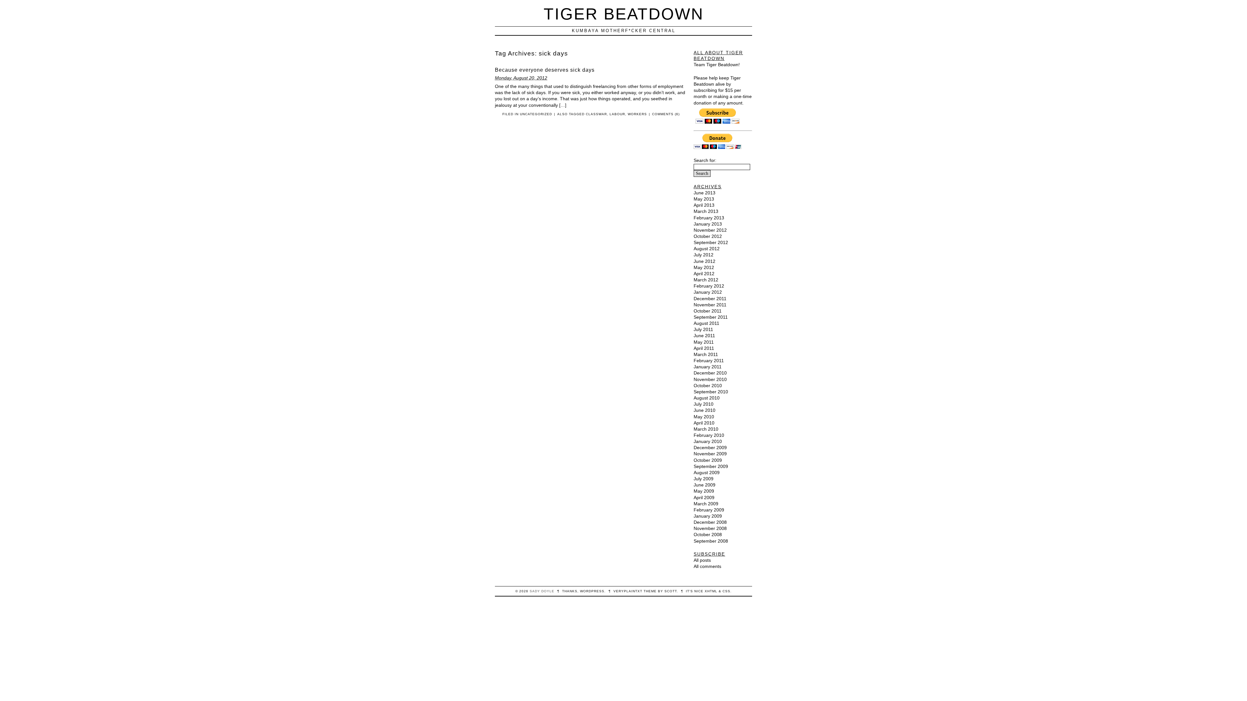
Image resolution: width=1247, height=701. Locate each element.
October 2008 (708, 534)
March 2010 (706, 429)
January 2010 (708, 441)
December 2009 (710, 447)
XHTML (711, 591)
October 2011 (708, 311)
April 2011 (704, 348)
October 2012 (708, 236)
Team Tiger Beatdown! (717, 64)
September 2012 (711, 242)
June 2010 (704, 410)
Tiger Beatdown (624, 14)
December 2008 (710, 522)
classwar (596, 114)
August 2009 (707, 472)
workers (637, 114)
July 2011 (703, 329)
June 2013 (704, 192)
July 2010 (703, 404)
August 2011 (706, 323)
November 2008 (710, 528)
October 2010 (708, 385)
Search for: (705, 160)
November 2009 (710, 453)
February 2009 (709, 509)
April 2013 (704, 205)
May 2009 (704, 491)
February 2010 (709, 435)
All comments (707, 566)
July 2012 (703, 254)
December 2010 (710, 372)
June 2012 (704, 261)
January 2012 (708, 292)
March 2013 (706, 211)
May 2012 (704, 267)
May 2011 (704, 342)
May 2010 (704, 416)
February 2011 (709, 360)
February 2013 (709, 217)
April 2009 (704, 497)
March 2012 (706, 279)
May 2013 (704, 199)
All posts (702, 560)
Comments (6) (666, 114)
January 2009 (708, 516)
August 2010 (707, 397)
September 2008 (711, 541)
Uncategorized (536, 114)
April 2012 (704, 273)
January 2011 (708, 366)
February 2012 (709, 286)
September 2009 (711, 466)
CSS (726, 591)
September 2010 (711, 391)
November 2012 (710, 230)
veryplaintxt (627, 591)
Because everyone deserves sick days (545, 70)
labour (617, 114)
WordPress (592, 591)
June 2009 (704, 484)
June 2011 (704, 335)
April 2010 (704, 422)
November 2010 (710, 379)
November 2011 (710, 304)
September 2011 (711, 317)
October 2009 (708, 460)
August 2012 (707, 248)
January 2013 (708, 224)
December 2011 (710, 298)
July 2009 (703, 478)
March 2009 (706, 503)
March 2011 (706, 354)
